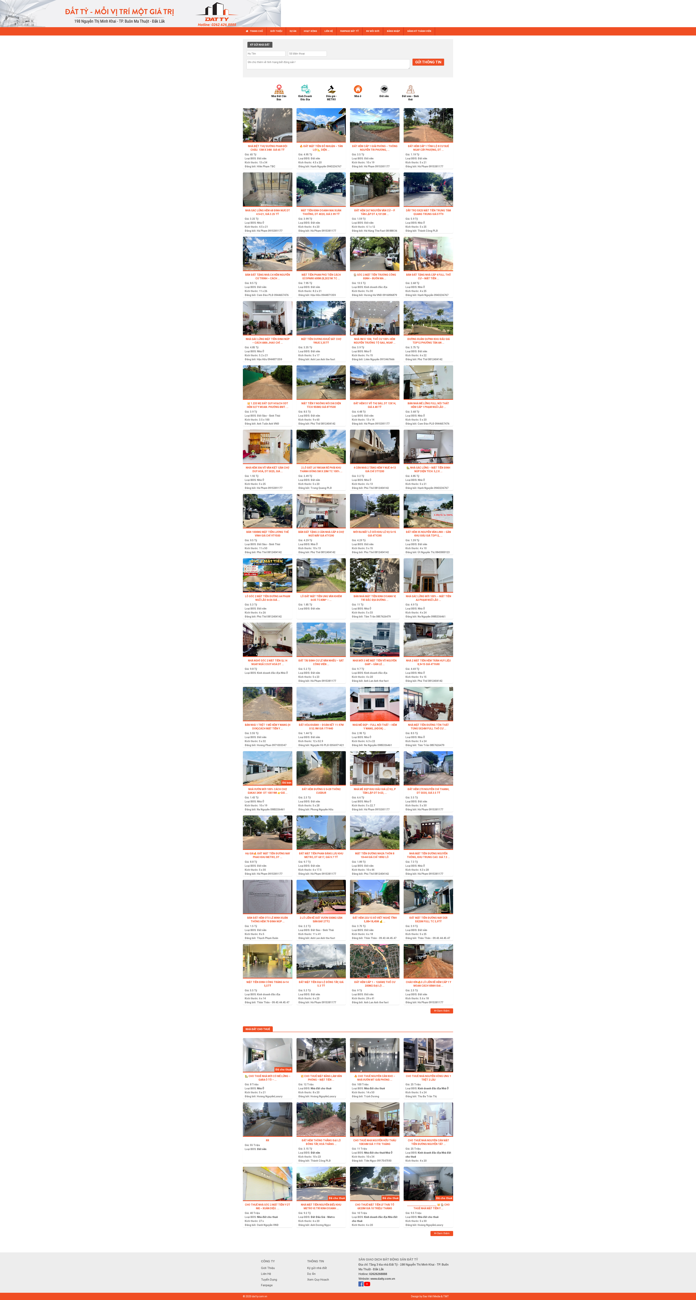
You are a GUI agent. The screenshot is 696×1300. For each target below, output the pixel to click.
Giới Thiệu (268, 1268)
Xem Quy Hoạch (318, 1279)
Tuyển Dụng (269, 1279)
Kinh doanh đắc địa (375, 287)
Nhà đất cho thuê (321, 1088)
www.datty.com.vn (382, 1278)
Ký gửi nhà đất (317, 1268)
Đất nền (261, 158)
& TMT (445, 1296)
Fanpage (267, 1285)
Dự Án (311, 1274)
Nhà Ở (260, 222)
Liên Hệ (266, 1274)
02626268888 (378, 1274)
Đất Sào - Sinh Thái (268, 415)
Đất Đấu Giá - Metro (323, 1217)
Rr (267, 1140)
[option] (282, 92)
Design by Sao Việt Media (425, 1296)
